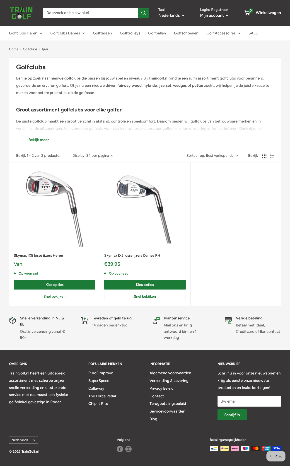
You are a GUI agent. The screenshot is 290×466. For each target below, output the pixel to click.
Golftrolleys (130, 33)
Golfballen (157, 33)
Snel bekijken (54, 296)
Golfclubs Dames (65, 33)
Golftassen (102, 33)
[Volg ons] (120, 449)
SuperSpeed (98, 380)
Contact (157, 396)
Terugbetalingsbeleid (168, 403)
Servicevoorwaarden (167, 411)
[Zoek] (143, 13)
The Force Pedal (102, 396)
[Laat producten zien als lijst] (272, 156)
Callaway (96, 388)
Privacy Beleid (162, 388)
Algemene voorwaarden (170, 373)
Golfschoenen (186, 33)
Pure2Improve (100, 373)
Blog (153, 419)
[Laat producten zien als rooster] (264, 156)
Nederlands (20, 440)
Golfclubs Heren (23, 33)
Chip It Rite (98, 403)
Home (13, 49)
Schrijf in (232, 415)
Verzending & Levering (169, 380)
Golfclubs (30, 49)
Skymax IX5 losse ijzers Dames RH (132, 255)
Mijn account (212, 15)
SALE (253, 33)
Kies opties (54, 284)
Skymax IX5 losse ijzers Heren (38, 255)
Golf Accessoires (221, 33)
